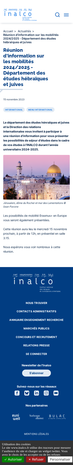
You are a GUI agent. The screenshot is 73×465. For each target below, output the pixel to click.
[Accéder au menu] (66, 14)
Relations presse (36, 345)
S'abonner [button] (36, 373)
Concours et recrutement (36, 337)
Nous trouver (36, 303)
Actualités (25, 31)
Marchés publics (37, 328)
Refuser (37, 459)
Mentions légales (36, 433)
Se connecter (36, 354)
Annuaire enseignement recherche (36, 319)
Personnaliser (60, 459)
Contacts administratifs (36, 311)
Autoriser (14, 459)
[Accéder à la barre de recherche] (57, 15)
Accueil (8, 31)
